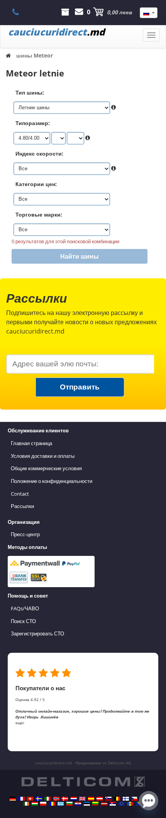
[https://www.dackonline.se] (39, 799)
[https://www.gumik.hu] (35, 804)
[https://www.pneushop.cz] (134, 799)
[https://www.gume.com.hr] (78, 804)
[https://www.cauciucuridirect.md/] (130, 804)
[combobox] (149, 12)
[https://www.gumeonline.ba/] (139, 804)
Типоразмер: (32, 123)
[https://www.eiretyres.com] (26, 804)
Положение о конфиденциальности (51, 481)
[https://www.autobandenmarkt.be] (117, 799)
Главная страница (31, 443)
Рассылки (22, 506)
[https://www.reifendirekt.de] (13, 799)
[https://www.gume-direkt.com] (108, 799)
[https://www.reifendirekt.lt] (95, 804)
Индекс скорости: (39, 153)
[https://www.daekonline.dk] (65, 799)
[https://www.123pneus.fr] (22, 799)
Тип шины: (29, 92)
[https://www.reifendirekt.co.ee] (87, 804)
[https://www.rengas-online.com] (126, 799)
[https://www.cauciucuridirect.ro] (52, 804)
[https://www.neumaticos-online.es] (91, 799)
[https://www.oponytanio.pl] (43, 804)
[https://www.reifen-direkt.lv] (104, 804)
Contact (20, 493)
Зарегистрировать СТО (37, 633)
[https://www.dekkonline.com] (56, 799)
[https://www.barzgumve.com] (69, 804)
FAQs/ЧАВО (25, 608)
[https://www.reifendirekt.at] (100, 799)
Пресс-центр (25, 534)
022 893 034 (20, 12)
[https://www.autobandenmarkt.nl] (74, 799)
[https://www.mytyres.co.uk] (82, 799)
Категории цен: (36, 184)
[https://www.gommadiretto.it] (47, 799)
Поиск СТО (23, 621)
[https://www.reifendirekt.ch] (30, 799)
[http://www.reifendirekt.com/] (122, 804)
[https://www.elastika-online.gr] (61, 804)
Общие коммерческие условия (46, 468)
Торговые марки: (38, 214)
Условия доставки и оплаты (43, 455)
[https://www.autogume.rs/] (113, 804)
